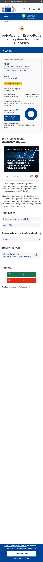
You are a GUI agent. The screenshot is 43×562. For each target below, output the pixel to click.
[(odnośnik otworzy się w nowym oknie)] (9, 8)
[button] (29, 9)
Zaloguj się (24, 9)
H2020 (6, 21)
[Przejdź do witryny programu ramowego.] (21, 29)
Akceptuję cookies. (21, 553)
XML (23, 274)
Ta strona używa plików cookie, (15, 546)
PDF (23, 280)
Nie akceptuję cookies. (21, 558)
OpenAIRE (21, 206)
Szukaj (34, 9)
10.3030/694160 (9, 78)
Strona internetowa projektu (15, 71)
